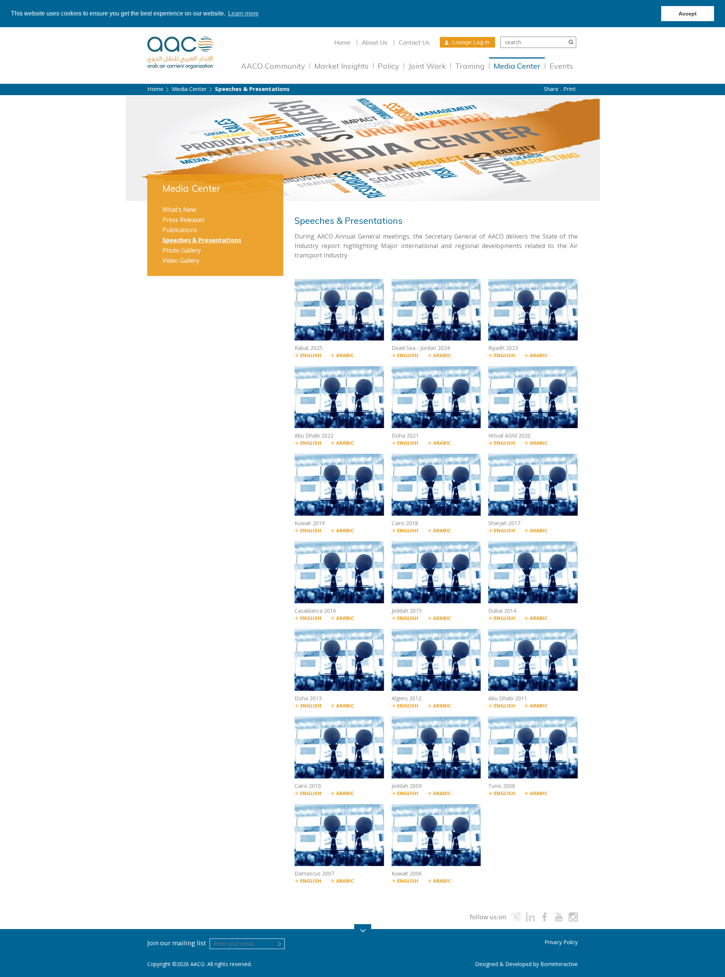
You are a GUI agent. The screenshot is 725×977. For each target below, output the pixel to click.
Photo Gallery (181, 250)
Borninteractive (559, 964)
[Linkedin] (530, 917)
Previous (16, 148)
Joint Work (427, 66)
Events (561, 66)
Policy (388, 66)
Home (342, 42)
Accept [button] (688, 14)
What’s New (179, 209)
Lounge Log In (470, 42)
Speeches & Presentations (201, 240)
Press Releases (183, 220)
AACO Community (273, 66)
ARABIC (345, 355)
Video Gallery (180, 260)
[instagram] (573, 917)
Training (469, 66)
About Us (374, 42)
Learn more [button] (243, 13)
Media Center (517, 66)
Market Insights (341, 66)
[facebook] (544, 917)
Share (551, 88)
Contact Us (414, 42)
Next (708, 148)
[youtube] (558, 917)
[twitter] (515, 917)
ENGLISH (310, 355)
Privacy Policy (561, 942)
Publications (179, 230)
